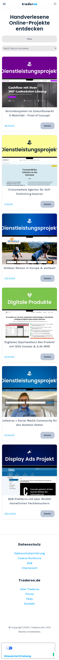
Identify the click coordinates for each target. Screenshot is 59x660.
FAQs (29, 599)
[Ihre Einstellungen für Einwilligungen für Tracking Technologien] (53, 654)
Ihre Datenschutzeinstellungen (31, 648)
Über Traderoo (29, 589)
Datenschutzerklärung (29, 553)
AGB (29, 563)
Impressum (29, 568)
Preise (29, 594)
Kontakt (29, 603)
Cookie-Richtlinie (29, 558)
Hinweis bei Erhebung (17, 656)
